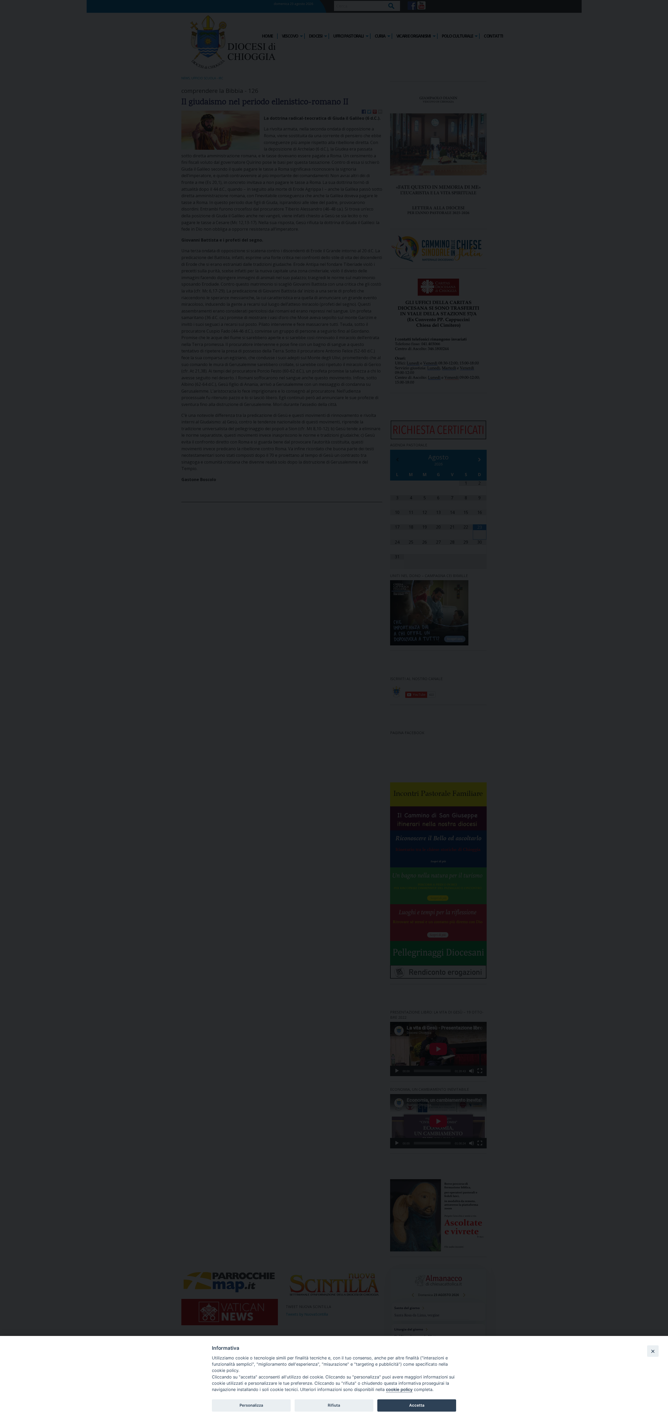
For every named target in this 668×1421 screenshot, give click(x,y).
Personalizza (251, 1405)
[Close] (653, 1351)
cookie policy (399, 1389)
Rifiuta (334, 1405)
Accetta (416, 1405)
